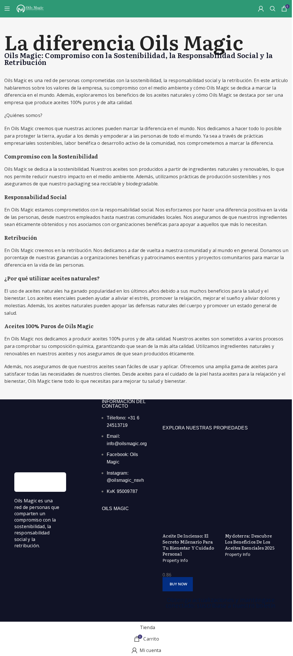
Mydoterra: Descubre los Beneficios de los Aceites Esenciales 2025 (249, 541)
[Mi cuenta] (261, 8)
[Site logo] (30, 8)
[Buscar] (272, 8)
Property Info (175, 560)
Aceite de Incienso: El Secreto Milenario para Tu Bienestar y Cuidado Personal (188, 544)
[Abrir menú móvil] (7, 8)
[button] (178, 584)
